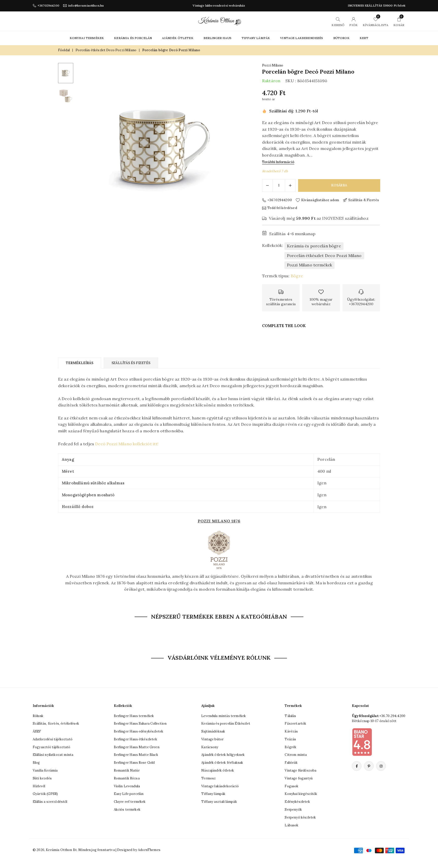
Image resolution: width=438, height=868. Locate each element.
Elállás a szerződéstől (50, 802)
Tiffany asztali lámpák (219, 802)
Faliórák (291, 763)
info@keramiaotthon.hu (86, 5)
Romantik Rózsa (127, 778)
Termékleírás (79, 363)
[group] (162, 149)
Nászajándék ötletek (217, 770)
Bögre (297, 275)
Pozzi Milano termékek (309, 264)
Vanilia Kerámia (45, 770)
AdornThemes (149, 850)
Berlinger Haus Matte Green (136, 747)
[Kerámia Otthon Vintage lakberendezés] (219, 20)
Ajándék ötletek (177, 38)
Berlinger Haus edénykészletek (138, 731)
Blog (36, 763)
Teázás (290, 739)
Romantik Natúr (127, 770)
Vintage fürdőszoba (300, 770)
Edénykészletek (297, 802)
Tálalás (290, 716)
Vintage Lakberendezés (301, 38)
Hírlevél (39, 786)
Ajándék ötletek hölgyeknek (223, 755)
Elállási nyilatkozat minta (53, 755)
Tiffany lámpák (213, 794)
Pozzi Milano (272, 65)
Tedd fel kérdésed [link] (282, 208)
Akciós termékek (127, 809)
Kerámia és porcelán (133, 38)
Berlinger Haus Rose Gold (134, 763)
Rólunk (38, 716)
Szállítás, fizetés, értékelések (56, 724)
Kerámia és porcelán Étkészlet (225, 724)
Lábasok (291, 825)
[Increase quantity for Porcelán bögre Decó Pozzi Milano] (290, 185)
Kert (364, 38)
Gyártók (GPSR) (45, 794)
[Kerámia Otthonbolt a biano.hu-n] (362, 742)
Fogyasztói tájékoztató (51, 747)
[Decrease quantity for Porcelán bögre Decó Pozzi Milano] (267, 185)
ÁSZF (37, 731)
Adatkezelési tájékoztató (52, 739)
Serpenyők (293, 809)
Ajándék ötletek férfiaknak (222, 763)
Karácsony (209, 747)
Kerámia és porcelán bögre (314, 245)
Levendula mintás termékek (223, 716)
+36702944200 (48, 5)
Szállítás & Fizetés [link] (363, 200)
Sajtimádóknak (213, 731)
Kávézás (291, 731)
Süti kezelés (42, 778)
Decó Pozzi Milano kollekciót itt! (126, 443)
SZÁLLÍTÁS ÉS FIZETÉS (131, 363)
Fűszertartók (295, 724)
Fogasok (291, 786)
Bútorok (341, 38)
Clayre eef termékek (130, 802)
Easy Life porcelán (129, 794)
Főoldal (64, 50)
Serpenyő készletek (300, 817)
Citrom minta (296, 755)
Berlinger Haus (217, 38)
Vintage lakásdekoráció (220, 786)
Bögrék (290, 747)
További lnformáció (278, 162)
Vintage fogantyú (299, 778)
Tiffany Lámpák (256, 38)
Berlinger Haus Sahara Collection (140, 724)
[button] (236, 149)
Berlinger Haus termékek (134, 716)
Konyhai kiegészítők (301, 794)
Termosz (208, 778)
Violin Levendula (127, 786)
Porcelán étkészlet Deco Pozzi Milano (106, 50)
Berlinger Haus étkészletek (135, 739)
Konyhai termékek (87, 38)
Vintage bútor (212, 739)
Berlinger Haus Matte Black (136, 755)
